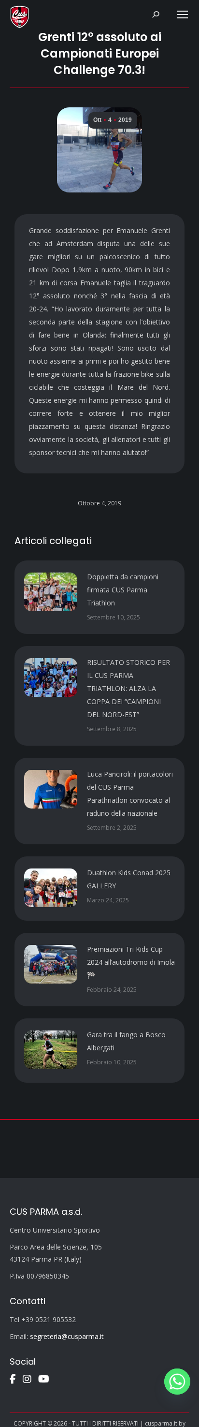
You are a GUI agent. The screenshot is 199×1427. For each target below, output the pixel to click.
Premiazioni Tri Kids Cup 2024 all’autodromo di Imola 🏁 (131, 962)
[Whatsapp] (177, 1381)
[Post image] (50, 592)
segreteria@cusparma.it (67, 1336)
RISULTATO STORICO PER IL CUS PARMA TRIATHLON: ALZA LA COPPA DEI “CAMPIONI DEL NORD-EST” (128, 688)
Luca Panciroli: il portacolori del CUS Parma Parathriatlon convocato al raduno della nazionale (130, 793)
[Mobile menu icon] (182, 14)
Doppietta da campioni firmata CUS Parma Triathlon (122, 589)
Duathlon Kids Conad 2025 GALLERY (129, 879)
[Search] (155, 14)
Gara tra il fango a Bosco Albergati (126, 1041)
